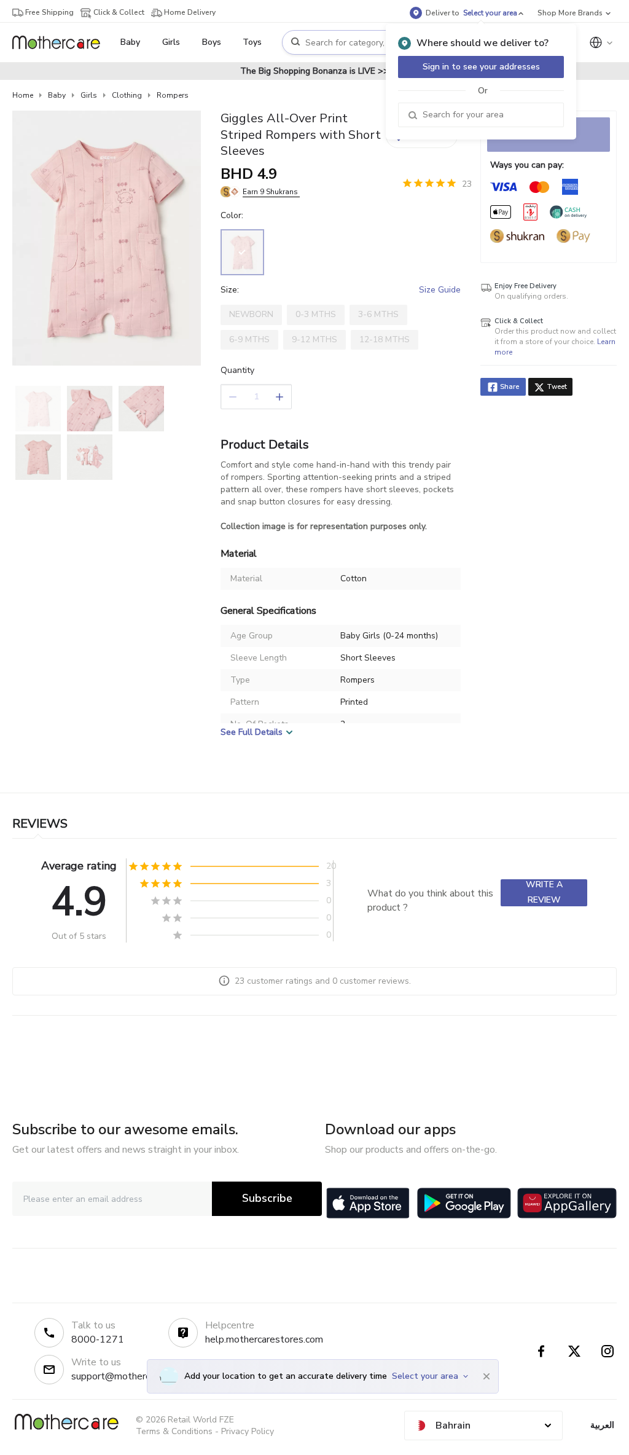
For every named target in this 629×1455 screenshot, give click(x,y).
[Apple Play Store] (368, 1203)
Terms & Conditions (174, 1431)
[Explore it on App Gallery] (567, 1203)
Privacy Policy (247, 1431)
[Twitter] (574, 1351)
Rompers (173, 95)
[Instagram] (607, 1351)
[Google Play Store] (464, 1203)
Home (22, 95)
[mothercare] (61, 42)
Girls (88, 95)
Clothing (127, 95)
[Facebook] (541, 1351)
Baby (57, 95)
